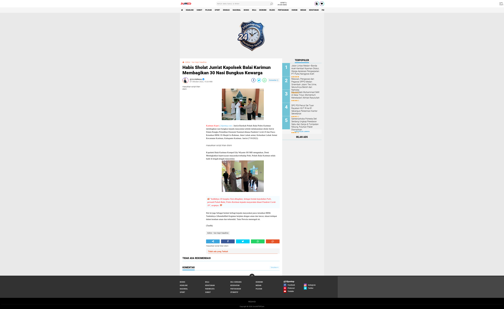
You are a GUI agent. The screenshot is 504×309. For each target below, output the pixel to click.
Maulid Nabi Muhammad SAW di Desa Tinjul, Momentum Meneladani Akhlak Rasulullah (305, 95)
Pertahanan (283, 10)
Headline (190, 10)
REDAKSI (252, 302)
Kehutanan (314, 10)
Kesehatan (235, 285)
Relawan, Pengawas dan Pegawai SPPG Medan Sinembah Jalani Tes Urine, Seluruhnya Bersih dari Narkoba (304, 84)
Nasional (237, 10)
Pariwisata (209, 289)
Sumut (199, 10)
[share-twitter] (259, 80)
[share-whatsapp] (264, 80)
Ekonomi (262, 10)
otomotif (234, 292)
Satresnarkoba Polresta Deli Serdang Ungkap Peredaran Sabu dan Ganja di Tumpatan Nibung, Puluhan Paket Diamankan (305, 124)
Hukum (294, 10)
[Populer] (322, 4)
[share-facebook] (253, 80)
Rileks (272, 10)
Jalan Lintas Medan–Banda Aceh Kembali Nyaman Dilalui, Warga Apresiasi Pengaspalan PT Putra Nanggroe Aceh (305, 69)
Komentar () (273, 80)
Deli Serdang (236, 282)
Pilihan (208, 10)
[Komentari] (273, 241)
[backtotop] (252, 276)
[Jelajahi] (501, 3)
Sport (217, 10)
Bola (254, 10)
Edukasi (226, 10)
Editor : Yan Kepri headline (195, 62)
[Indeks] (317, 4)
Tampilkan (274, 267)
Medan (303, 10)
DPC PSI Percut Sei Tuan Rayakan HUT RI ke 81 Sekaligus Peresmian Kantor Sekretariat (304, 109)
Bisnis (246, 10)
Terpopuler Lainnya (301, 131)
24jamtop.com (226, 126)
